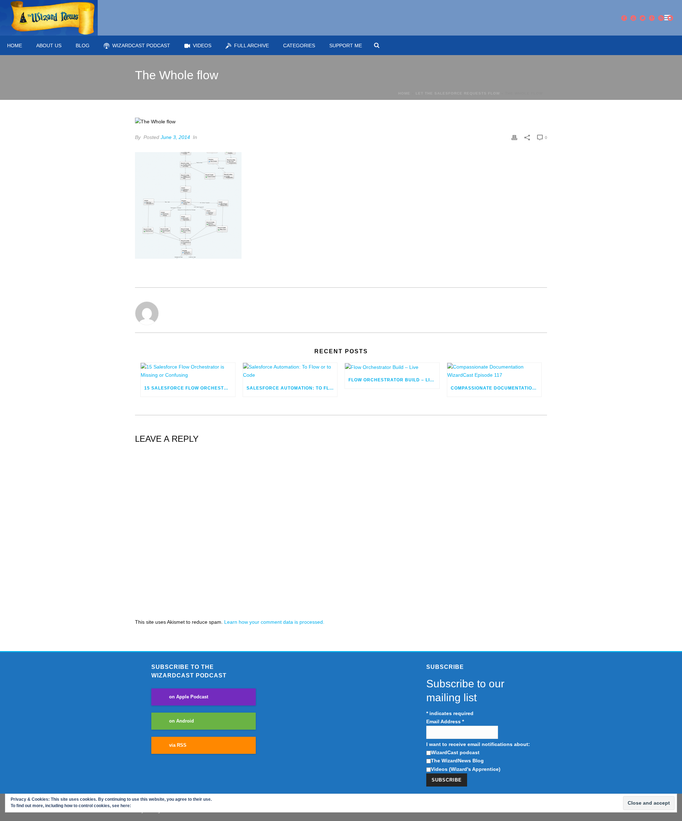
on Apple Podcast (188, 696)
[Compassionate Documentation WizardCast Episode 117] (494, 371)
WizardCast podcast (455, 752)
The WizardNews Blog (457, 760)
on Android (181, 721)
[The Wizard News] (49, 18)
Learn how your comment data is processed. (274, 622)
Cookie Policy (146, 805)
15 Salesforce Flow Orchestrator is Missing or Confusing (189, 388)
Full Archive (251, 45)
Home (14, 45)
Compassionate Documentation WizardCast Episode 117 (496, 388)
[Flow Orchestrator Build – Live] (392, 367)
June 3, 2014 (175, 137)
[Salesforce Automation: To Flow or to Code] (290, 371)
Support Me (345, 45)
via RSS (177, 745)
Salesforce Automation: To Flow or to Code (292, 388)
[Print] (514, 137)
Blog (83, 45)
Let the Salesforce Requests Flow (458, 93)
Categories (299, 45)
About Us (48, 45)
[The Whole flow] (341, 122)
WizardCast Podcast (141, 45)
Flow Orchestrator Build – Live (392, 379)
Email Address (445, 721)
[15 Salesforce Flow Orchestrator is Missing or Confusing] (188, 371)
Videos (202, 45)
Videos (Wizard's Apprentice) (465, 769)
